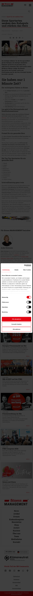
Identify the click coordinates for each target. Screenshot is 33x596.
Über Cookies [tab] (27, 270)
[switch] (29, 302)
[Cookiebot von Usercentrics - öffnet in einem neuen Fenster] (24, 265)
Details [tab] (17, 270)
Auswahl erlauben (16, 324)
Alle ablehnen (16, 329)
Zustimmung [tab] (6, 270)
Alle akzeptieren (16, 319)
